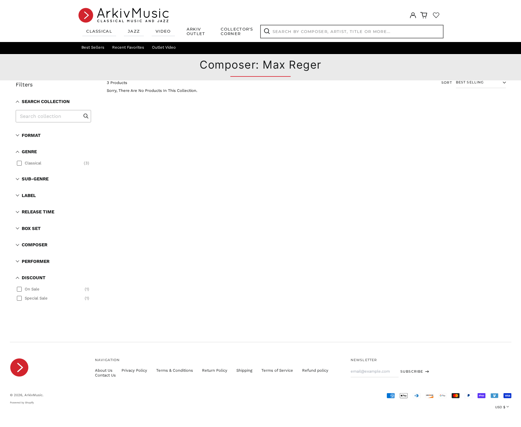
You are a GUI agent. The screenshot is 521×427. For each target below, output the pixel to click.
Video (163, 31)
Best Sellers (92, 47)
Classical (99, 31)
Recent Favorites (128, 47)
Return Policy (214, 370)
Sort (446, 83)
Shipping (244, 370)
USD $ (500, 407)
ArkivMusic (33, 395)
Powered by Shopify (22, 402)
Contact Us (105, 375)
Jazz (134, 31)
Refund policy (315, 370)
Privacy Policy (134, 370)
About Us (103, 370)
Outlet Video (164, 47)
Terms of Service (277, 370)
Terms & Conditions (174, 370)
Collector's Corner (237, 31)
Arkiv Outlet (196, 31)
